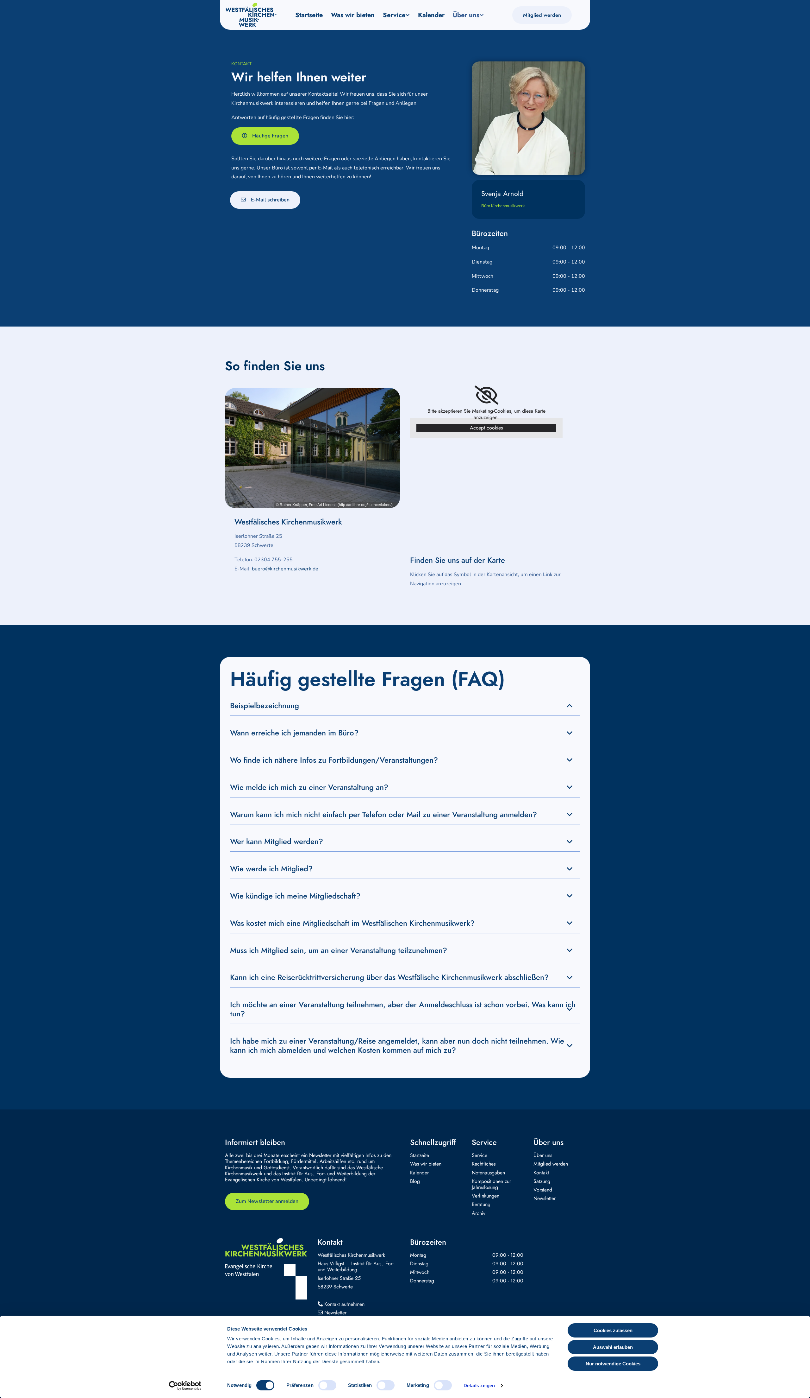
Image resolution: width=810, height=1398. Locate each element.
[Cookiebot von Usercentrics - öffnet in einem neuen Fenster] (185, 1385)
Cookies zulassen (613, 1330)
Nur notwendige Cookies (613, 1363)
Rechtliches (483, 1163)
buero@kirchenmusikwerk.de (285, 568)
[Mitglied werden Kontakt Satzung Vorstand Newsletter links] (482, 15)
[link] (396, 15)
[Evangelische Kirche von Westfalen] (266, 1282)
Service (394, 15)
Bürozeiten (428, 1242)
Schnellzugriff (433, 1142)
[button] (542, 15)
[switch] (327, 1385)
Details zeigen (479, 1385)
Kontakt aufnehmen (341, 1304)
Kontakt (541, 1172)
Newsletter (544, 1198)
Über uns (466, 15)
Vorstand (542, 1189)
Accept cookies (486, 427)
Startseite (309, 15)
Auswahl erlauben (613, 1347)
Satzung (541, 1181)
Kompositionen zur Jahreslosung (491, 1184)
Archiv (478, 1213)
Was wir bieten (353, 15)
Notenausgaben (488, 1172)
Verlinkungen (485, 1195)
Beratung (481, 1204)
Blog (415, 1181)
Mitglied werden (550, 1163)
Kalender (431, 15)
